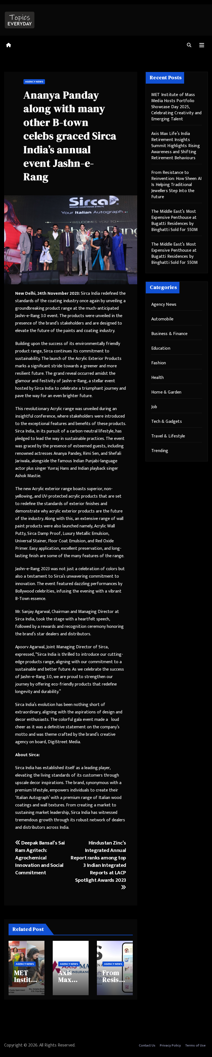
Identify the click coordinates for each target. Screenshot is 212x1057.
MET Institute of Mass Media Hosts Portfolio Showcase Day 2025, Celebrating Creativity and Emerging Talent (176, 107)
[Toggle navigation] (202, 45)
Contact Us (147, 1045)
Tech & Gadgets (166, 421)
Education (160, 348)
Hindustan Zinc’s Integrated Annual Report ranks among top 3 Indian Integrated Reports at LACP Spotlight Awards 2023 (98, 861)
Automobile (162, 319)
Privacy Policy (170, 1045)
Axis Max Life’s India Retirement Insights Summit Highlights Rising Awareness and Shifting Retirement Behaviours (175, 146)
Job (154, 407)
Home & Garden (166, 392)
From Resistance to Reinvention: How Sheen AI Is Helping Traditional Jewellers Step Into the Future (176, 185)
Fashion (158, 363)
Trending (159, 451)
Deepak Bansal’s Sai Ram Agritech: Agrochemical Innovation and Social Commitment (40, 857)
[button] (189, 45)
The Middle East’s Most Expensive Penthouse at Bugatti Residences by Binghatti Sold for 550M (174, 220)
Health (157, 377)
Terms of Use (195, 1045)
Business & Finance (169, 334)
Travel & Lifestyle (168, 436)
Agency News (34, 81)
